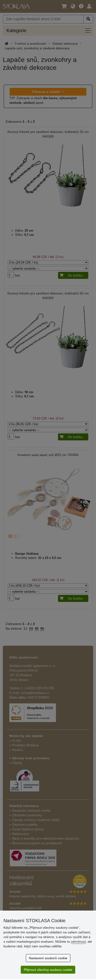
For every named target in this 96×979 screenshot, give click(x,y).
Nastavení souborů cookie (48, 958)
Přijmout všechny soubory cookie (48, 970)
